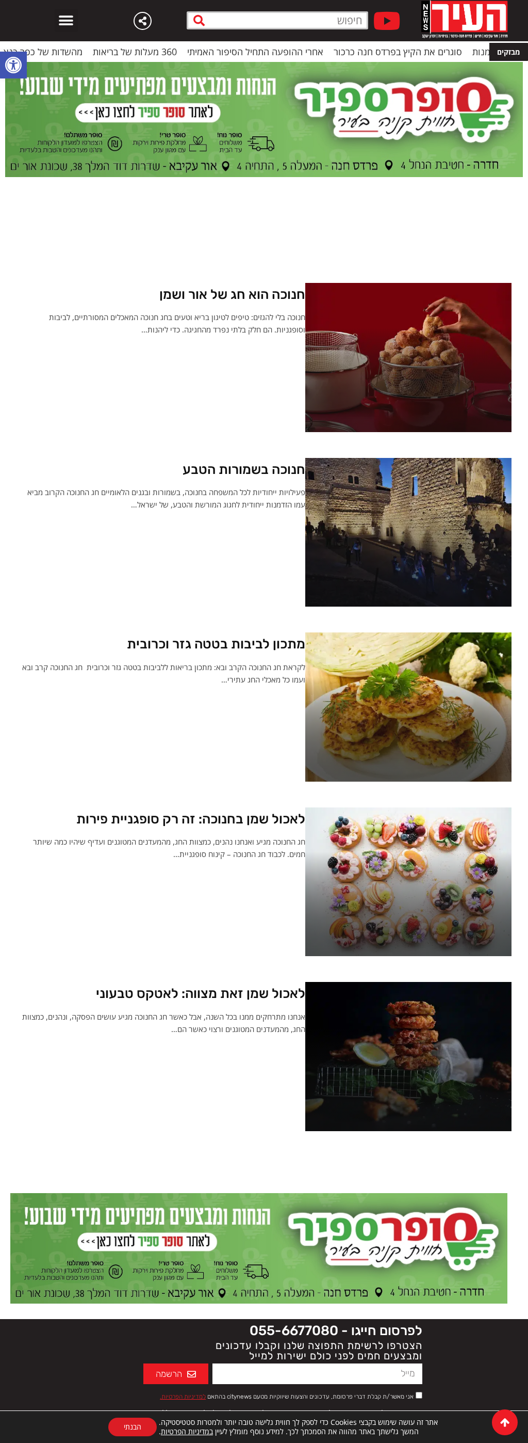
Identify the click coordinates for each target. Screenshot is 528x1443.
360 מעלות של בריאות (169, 51)
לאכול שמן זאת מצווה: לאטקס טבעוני (200, 994)
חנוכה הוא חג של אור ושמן (232, 295)
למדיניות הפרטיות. (183, 1396)
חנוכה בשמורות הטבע (244, 470)
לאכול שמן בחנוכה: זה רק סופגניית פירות (190, 819)
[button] (13, 65)
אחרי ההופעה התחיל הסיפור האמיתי (289, 51)
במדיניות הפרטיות (187, 1431)
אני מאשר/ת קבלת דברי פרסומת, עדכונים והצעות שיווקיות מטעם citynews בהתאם (287, 1396)
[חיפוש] (199, 20)
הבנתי (132, 1427)
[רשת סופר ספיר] (264, 119)
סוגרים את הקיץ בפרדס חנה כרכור (432, 51)
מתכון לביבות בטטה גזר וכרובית (216, 644)
